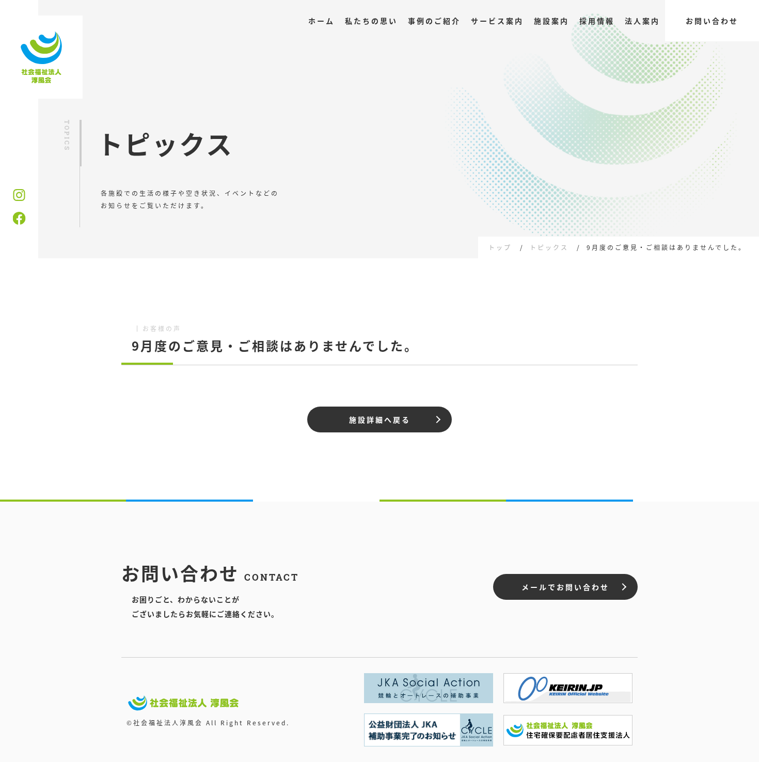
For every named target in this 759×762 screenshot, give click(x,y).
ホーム (321, 20)
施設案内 (551, 20)
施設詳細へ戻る (379, 419)
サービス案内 (497, 20)
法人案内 (642, 20)
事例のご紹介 (434, 20)
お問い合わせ (712, 20)
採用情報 (596, 20)
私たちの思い (371, 20)
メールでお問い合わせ (565, 587)
